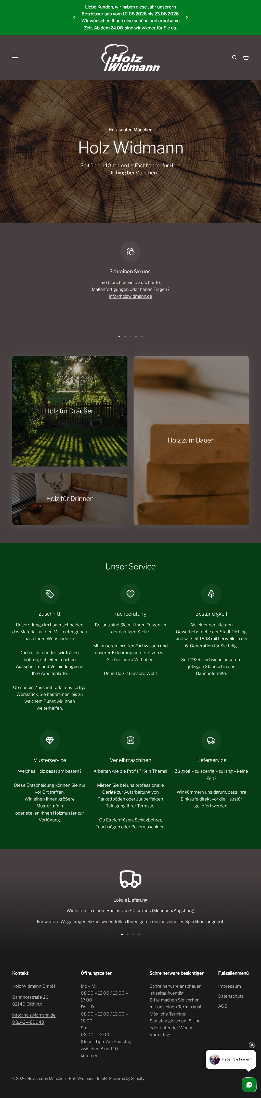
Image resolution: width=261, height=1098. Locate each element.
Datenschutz (230, 996)
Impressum (229, 986)
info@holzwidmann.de (130, 296)
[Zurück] (74, 17)
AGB (222, 1006)
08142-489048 (28, 1022)
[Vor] (187, 17)
